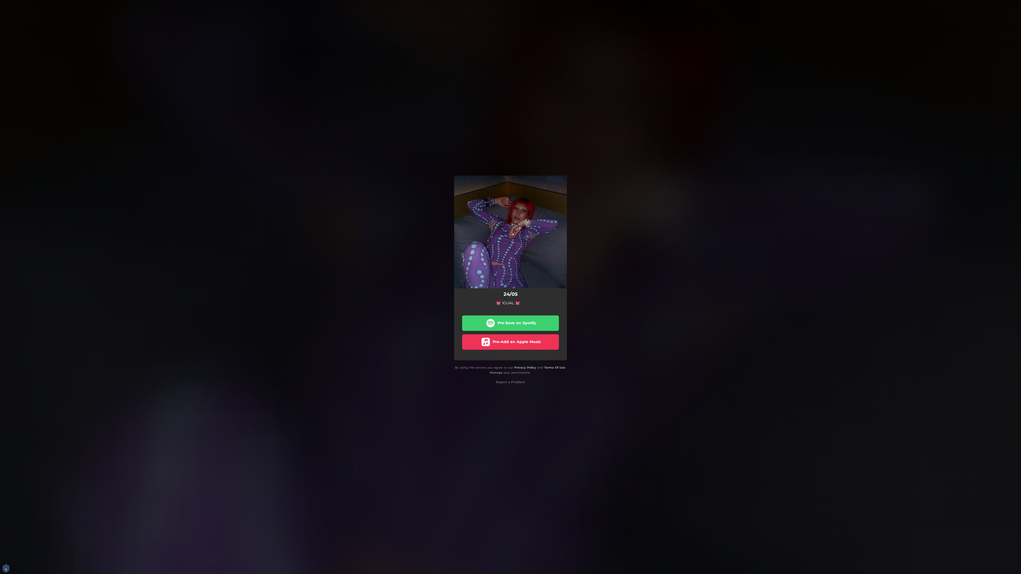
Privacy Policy (525, 367)
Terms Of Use (554, 367)
